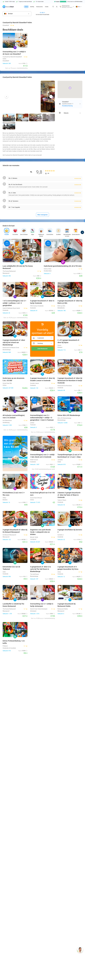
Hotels (46, 6)
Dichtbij (32, 6)
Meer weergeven (42, 215)
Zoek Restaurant (42, 348)
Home (26, 6)
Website (70, 113)
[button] (6, 96)
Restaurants (39, 6)
